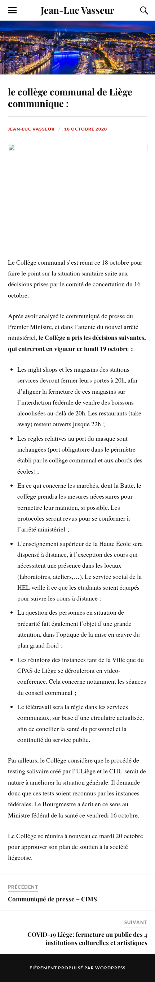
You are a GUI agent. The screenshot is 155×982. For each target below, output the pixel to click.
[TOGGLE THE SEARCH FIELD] (143, 10)
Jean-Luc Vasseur (77, 10)
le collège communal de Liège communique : (70, 97)
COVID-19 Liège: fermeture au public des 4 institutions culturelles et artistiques (87, 938)
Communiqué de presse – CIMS (52, 899)
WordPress (110, 967)
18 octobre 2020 (85, 129)
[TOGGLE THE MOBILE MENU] (12, 10)
